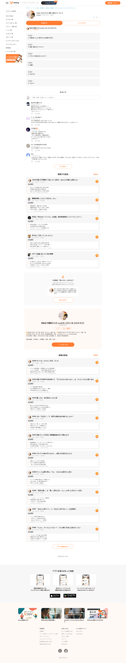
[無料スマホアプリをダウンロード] (14, 58)
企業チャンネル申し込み (67, 633)
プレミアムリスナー (11, 44)
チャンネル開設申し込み (67, 631)
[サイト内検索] (37, 3)
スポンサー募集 (64, 636)
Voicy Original (9, 16)
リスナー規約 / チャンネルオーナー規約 (49, 633)
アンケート (63, 639)
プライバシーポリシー (45, 636)
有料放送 (8, 48)
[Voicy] (14, 3)
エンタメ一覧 (9, 33)
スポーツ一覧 (9, 37)
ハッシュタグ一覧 (10, 51)
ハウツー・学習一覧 (11, 26)
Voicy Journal (79, 631)
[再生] (96, 181)
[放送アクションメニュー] (99, 17)
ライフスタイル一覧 (11, 23)
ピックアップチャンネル (12, 40)
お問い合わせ (64, 644)
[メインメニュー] (7, 2)
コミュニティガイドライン (46, 639)
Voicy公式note (79, 633)
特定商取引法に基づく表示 (46, 641)
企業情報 (42, 631)
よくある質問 (64, 641)
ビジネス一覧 (9, 19)
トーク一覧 (9, 30)
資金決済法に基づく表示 (45, 644)
